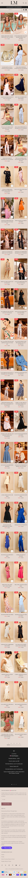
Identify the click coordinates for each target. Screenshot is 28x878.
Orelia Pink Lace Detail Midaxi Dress (21, 585)
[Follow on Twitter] (5, 865)
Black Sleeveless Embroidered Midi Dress (7, 525)
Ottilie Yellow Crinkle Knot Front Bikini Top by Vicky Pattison (7, 128)
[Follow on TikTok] (19, 865)
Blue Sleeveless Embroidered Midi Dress (7, 466)
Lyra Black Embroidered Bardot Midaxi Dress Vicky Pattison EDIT (7, 190)
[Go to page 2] (19, 743)
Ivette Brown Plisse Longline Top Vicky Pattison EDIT (7, 312)
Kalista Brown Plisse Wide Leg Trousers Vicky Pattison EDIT (7, 373)
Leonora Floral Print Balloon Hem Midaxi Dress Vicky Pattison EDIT (7, 435)
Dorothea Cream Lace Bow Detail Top (7, 675)
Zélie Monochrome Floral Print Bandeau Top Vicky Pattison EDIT (20, 343)
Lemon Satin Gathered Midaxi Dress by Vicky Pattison (21, 466)
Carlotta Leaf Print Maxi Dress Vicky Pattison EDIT (7, 252)
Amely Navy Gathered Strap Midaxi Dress (21, 98)
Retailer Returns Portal (6, 861)
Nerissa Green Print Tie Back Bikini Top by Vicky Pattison (7, 36)
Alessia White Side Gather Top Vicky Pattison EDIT (7, 98)
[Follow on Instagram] (9, 865)
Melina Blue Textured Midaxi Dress (7, 555)
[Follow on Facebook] (2, 865)
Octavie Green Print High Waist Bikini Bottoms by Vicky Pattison (20, 37)
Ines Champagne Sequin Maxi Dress (21, 705)
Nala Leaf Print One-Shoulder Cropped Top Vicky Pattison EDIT (7, 343)
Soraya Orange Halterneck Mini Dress (21, 221)
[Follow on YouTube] (16, 865)
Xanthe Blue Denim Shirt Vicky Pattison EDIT (21, 373)
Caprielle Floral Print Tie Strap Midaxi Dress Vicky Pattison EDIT (20, 404)
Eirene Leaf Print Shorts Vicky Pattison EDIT (7, 282)
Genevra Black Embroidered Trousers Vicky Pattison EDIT (21, 252)
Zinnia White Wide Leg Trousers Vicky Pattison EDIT (7, 159)
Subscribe (6, 804)
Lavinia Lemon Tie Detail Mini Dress (7, 495)
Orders (2, 854)
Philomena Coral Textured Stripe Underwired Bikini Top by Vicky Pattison (7, 735)
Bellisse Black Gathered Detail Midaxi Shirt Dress (21, 645)
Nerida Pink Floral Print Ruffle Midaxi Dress (7, 585)
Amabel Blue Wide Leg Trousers (20, 555)
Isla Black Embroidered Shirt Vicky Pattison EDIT (21, 282)
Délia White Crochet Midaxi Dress (21, 735)
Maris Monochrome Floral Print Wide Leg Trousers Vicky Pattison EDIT (7, 404)
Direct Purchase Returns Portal (7, 859)
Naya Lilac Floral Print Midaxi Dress (20, 190)
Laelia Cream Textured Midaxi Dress (7, 705)
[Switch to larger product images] (23, 9)
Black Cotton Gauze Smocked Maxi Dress (21, 434)
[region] (14, 766)
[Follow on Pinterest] (12, 865)
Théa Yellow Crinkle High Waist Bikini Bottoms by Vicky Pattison (21, 159)
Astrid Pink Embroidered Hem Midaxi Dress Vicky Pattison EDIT (7, 222)
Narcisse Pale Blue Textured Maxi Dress (21, 615)
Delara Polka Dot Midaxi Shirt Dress (20, 495)
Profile (2, 857)
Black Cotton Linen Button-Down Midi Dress (21, 312)
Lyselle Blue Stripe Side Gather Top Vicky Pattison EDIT (20, 68)
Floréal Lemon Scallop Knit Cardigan (21, 675)
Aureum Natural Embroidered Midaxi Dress (7, 645)
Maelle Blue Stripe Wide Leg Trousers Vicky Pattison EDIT (21, 128)
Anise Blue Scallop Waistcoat (21, 524)
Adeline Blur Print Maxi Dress (7, 614)
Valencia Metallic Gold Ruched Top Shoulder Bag (7, 68)
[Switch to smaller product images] (26, 9)
